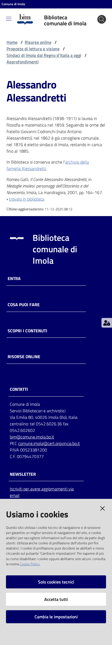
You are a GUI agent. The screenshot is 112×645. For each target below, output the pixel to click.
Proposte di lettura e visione (33, 48)
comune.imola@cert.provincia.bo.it (49, 443)
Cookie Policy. (30, 564)
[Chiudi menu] (92, 11)
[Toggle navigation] (8, 19)
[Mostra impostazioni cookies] (106, 323)
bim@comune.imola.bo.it (32, 437)
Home (12, 42)
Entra (14, 278)
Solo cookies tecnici (56, 582)
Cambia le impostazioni (56, 616)
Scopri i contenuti (27, 330)
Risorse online (38, 42)
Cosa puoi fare (24, 304)
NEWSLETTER (23, 474)
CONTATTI (19, 389)
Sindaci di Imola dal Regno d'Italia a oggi (44, 55)
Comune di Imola (13, 4)
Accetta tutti (56, 599)
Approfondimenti (23, 62)
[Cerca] (101, 19)
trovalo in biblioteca (26, 199)
